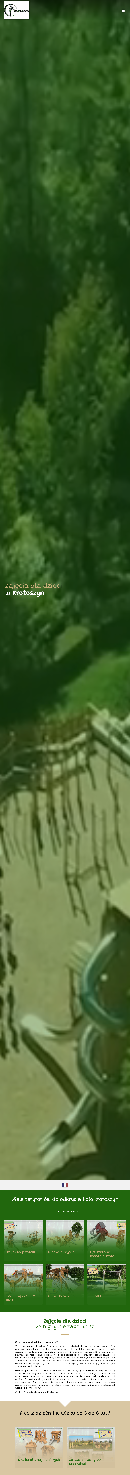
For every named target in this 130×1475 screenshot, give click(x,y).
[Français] (65, 1185)
